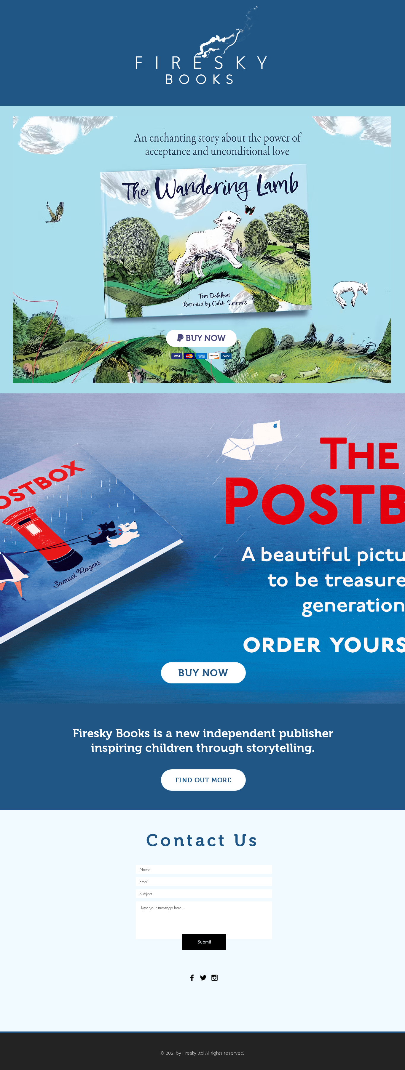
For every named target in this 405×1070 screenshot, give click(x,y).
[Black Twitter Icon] (203, 977)
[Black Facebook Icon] (192, 977)
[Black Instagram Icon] (214, 977)
